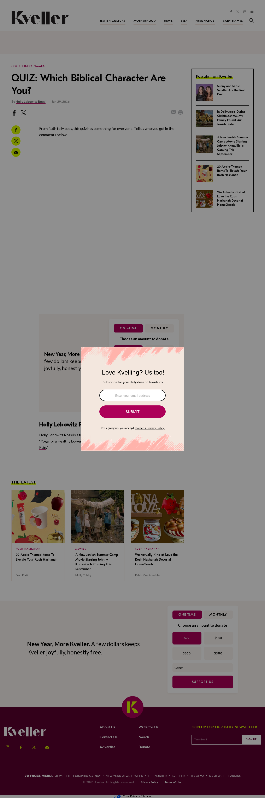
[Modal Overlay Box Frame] (132, 399)
